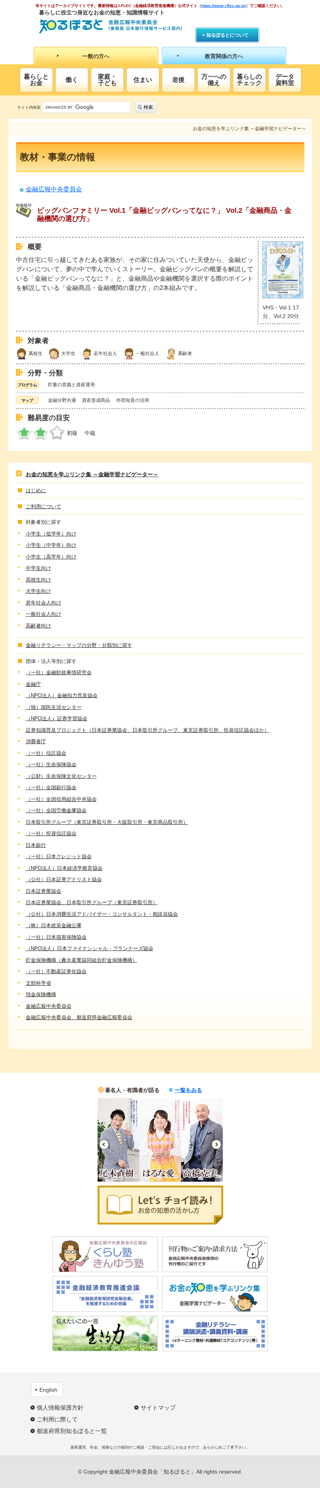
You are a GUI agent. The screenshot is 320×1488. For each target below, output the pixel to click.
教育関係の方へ (224, 56)
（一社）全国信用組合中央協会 (61, 799)
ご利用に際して (57, 1419)
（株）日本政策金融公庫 (54, 925)
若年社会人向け (43, 603)
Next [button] (216, 1144)
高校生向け (38, 580)
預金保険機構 (41, 994)
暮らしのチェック (249, 79)
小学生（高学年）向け (51, 557)
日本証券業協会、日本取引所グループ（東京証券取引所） (92, 902)
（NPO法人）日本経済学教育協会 (64, 868)
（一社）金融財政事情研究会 (59, 672)
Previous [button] (104, 1144)
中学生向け (38, 568)
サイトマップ (158, 1407)
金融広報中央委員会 (54, 189)
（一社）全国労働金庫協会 (56, 810)
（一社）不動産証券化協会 (56, 971)
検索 (148, 107)
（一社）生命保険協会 (51, 764)
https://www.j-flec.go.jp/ (223, 6)
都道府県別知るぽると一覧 (72, 1431)
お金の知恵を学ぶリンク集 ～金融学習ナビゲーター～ (92, 474)
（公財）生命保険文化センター (61, 776)
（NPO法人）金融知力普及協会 (62, 695)
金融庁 (33, 684)
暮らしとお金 (36, 79)
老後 (178, 79)
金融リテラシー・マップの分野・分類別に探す (79, 645)
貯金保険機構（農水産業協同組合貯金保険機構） (81, 960)
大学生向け (38, 591)
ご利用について (43, 506)
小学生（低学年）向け (51, 534)
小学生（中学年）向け (51, 545)
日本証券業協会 (43, 891)
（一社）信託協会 (46, 753)
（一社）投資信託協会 (51, 833)
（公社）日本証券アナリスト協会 (64, 879)
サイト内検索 (29, 107)
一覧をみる (188, 1090)
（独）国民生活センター (54, 707)
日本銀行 (36, 845)
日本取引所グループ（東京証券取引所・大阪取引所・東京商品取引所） (107, 822)
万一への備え (213, 79)
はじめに (36, 490)
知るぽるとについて (227, 35)
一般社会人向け (43, 614)
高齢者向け (38, 626)
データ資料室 (285, 79)
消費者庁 (36, 741)
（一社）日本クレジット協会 (59, 856)
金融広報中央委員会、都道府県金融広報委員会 (79, 1017)
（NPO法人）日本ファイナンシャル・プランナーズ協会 (89, 948)
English (48, 1390)
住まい (142, 79)
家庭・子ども (107, 79)
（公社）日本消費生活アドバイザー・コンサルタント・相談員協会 (102, 914)
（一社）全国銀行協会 (51, 787)
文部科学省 (38, 983)
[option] (118, 1140)
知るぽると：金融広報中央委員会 (110, 26)
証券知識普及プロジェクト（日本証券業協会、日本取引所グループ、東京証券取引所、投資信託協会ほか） (147, 730)
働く (72, 79)
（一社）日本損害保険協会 (56, 937)
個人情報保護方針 (60, 1407)
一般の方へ (96, 56)
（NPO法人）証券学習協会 (56, 718)
